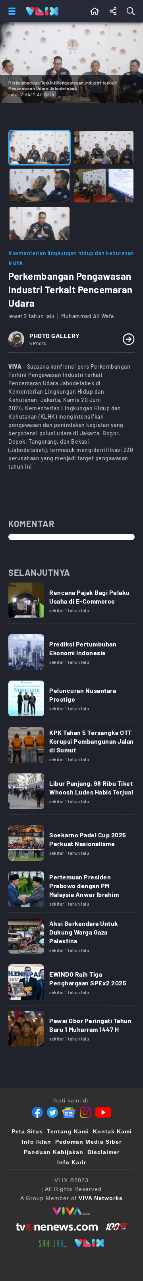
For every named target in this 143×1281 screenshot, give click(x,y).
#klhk (15, 263)
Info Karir (71, 1162)
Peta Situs (27, 1131)
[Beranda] (94, 11)
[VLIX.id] (89, 1243)
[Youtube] (103, 1112)
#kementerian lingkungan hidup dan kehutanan (71, 253)
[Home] (42, 11)
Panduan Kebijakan (53, 1152)
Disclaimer (103, 1152)
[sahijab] (53, 1243)
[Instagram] (85, 1112)
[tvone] (56, 1227)
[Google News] (68, 1112)
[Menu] (10, 11)
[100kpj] (116, 1227)
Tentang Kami (68, 1131)
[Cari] (132, 11)
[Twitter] (52, 1112)
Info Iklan (36, 1142)
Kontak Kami (112, 1131)
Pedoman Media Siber (88, 1142)
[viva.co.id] (71, 1211)
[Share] (113, 11)
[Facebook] (37, 1112)
